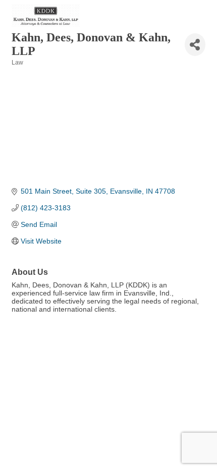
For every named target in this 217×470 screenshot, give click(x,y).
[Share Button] (195, 44)
